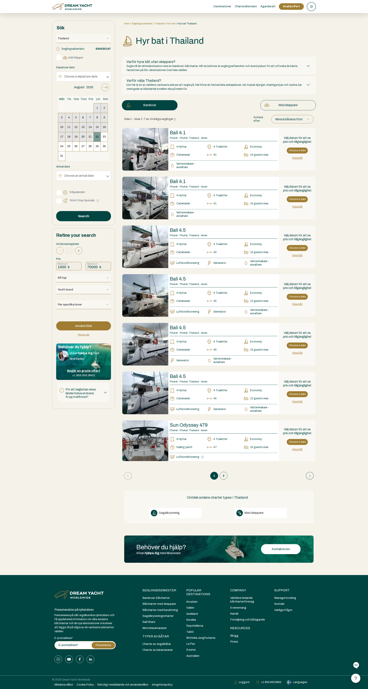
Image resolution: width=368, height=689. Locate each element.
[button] (83, 392)
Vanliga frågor (283, 609)
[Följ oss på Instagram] (58, 659)
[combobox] (292, 119)
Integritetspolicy (162, 684)
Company (238, 590)
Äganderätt (268, 6)
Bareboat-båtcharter (156, 597)
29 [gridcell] (97, 146)
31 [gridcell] (61, 155)
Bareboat (149, 105)
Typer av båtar (155, 636)
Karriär (234, 613)
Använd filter (83, 326)
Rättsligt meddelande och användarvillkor (122, 684)
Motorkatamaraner (154, 628)
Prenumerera (103, 645)
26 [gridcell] (75, 146)
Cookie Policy (85, 684)
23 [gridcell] (104, 136)
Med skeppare (288, 105)
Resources (240, 628)
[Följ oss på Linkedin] (90, 659)
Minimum (63, 264)
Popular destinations (198, 592)
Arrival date (63, 166)
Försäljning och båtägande (247, 619)
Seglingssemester (159, 590)
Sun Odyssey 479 (189, 425)
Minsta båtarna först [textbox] (289, 119)
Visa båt (297, 157)
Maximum (92, 264)
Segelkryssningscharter (158, 615)
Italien (190, 607)
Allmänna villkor (63, 684)
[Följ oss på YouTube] (69, 659)
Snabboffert (291, 6)
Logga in (244, 682)
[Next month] (105, 87)
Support (282, 590)
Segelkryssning (169, 512)
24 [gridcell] (61, 146)
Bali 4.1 (178, 132)
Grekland (192, 613)
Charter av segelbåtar (156, 643)
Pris (58, 258)
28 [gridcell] (90, 146)
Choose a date (297, 150)
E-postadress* (63, 638)
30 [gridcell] (104, 146)
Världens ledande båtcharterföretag (242, 599)
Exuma (191, 649)
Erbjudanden (77, 192)
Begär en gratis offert (83, 370)
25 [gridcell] (68, 146)
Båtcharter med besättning (160, 609)
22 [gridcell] (97, 136)
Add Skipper (75, 57)
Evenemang (238, 607)
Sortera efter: (258, 119)
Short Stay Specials (82, 200)
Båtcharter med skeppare (159, 603)
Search (83, 216)
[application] (83, 122)
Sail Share (148, 621)
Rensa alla (83, 334)
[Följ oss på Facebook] (80, 659)
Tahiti (190, 631)
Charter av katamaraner (157, 649)
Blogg (234, 635)
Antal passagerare (67, 244)
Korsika (191, 619)
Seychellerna (194, 625)
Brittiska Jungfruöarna (200, 637)
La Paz (190, 643)
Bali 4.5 (178, 230)
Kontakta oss (281, 549)
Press (234, 641)
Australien (192, 655)
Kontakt (279, 603)
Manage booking (285, 597)
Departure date (65, 67)
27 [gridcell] (83, 146)
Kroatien (191, 601)
